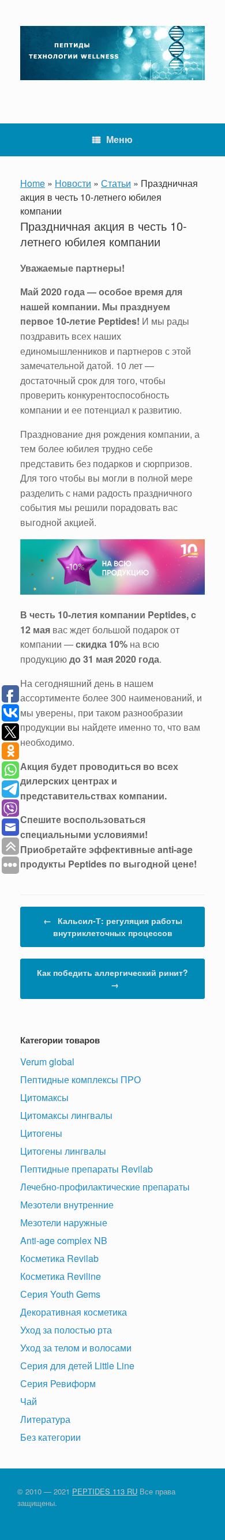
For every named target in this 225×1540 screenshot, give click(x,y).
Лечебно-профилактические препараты (105, 1186)
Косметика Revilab (59, 1258)
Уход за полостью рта (66, 1329)
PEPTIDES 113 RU (104, 1491)
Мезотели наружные (63, 1222)
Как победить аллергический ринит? (112, 978)
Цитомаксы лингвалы (66, 1115)
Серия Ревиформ (58, 1383)
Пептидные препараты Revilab (86, 1168)
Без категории (50, 1437)
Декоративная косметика (73, 1312)
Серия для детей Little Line (77, 1365)
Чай (28, 1401)
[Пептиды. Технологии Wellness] (112, 53)
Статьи (116, 183)
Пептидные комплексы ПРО (80, 1079)
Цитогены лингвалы (63, 1151)
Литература (45, 1419)
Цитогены (41, 1133)
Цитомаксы (44, 1097)
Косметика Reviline (60, 1276)
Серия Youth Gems (60, 1294)
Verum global (47, 1061)
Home (32, 183)
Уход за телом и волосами (76, 1347)
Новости (73, 183)
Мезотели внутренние (67, 1204)
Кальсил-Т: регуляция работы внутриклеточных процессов (112, 926)
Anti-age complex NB (63, 1240)
